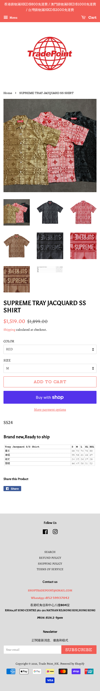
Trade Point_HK (49, 664)
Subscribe (79, 649)
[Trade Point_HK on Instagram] (55, 533)
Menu (13, 17)
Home (7, 93)
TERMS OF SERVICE (50, 569)
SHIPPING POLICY (50, 564)
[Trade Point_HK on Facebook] (45, 533)
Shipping (9, 329)
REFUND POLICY (50, 558)
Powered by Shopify (72, 664)
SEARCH (50, 552)
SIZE (7, 360)
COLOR (8, 341)
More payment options (50, 409)
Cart (92, 17)
